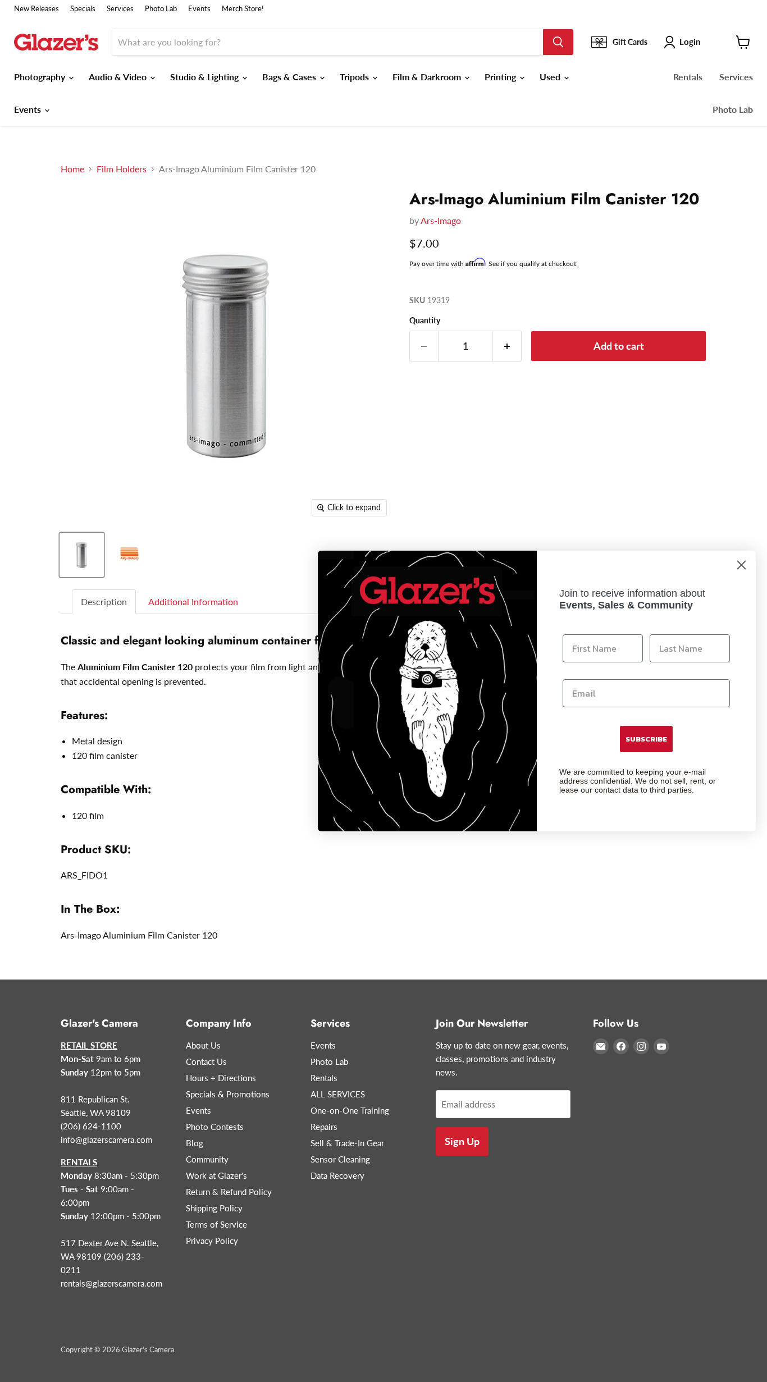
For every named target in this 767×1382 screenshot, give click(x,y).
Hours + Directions (221, 1078)
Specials (82, 8)
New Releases (36, 8)
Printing (501, 76)
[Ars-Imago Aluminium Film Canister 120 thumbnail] (82, 555)
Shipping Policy (214, 1208)
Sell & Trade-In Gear (347, 1143)
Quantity (424, 320)
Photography (40, 76)
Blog (194, 1143)
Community (207, 1159)
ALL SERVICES (338, 1094)
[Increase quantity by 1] (507, 346)
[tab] (104, 602)
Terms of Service (216, 1224)
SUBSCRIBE (646, 739)
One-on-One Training (350, 1110)
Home (72, 169)
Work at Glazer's (216, 1175)
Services (120, 8)
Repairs (324, 1127)
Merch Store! (243, 8)
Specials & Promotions (228, 1094)
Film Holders (122, 169)
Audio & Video (119, 76)
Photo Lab (161, 8)
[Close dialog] (741, 565)
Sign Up (462, 1141)
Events (199, 8)
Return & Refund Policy (229, 1192)
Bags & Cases (290, 76)
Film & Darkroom (427, 76)
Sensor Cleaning (340, 1159)
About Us (203, 1045)
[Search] (558, 42)
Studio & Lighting (205, 76)
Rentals (687, 76)
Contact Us (206, 1061)
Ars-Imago (441, 220)
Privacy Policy (212, 1240)
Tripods (355, 76)
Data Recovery (337, 1175)
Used (551, 76)
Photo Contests (215, 1127)
